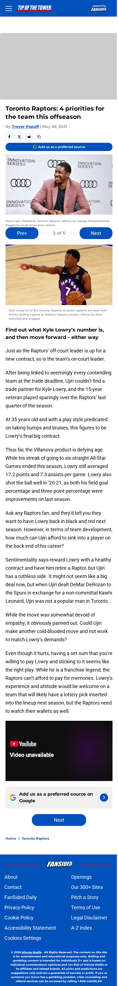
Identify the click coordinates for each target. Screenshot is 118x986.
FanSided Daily (20, 897)
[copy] (39, 137)
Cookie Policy (18, 918)
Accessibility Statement (30, 928)
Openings (81, 877)
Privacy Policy (19, 907)
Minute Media (31, 952)
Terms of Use (85, 907)
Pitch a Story (85, 897)
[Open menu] (8, 8)
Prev (22, 233)
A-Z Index (81, 928)
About (11, 877)
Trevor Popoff (25, 126)
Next (96, 233)
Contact (13, 887)
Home (10, 838)
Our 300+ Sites (87, 887)
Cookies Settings (22, 938)
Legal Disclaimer (89, 918)
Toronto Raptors (35, 838)
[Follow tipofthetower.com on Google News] (104, 797)
